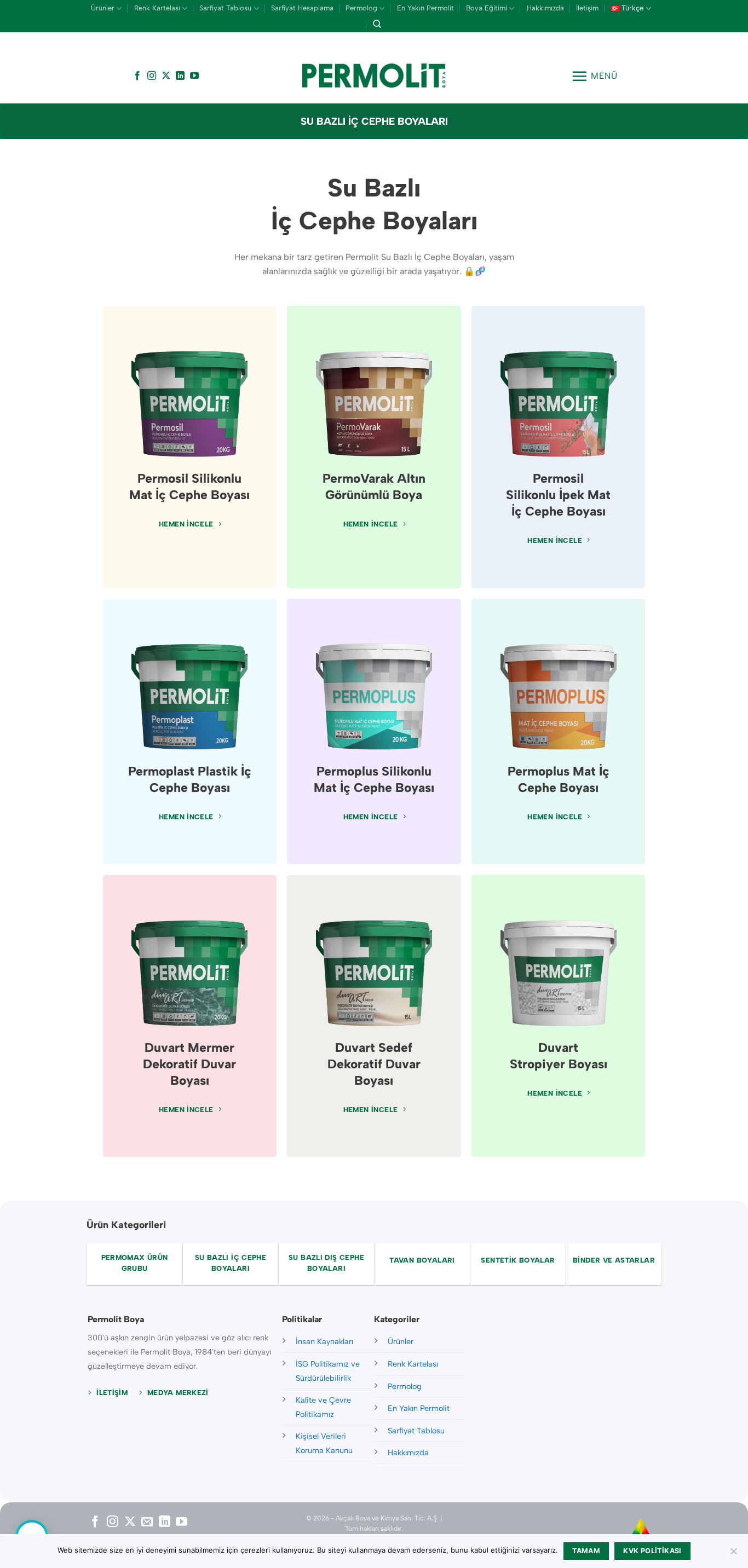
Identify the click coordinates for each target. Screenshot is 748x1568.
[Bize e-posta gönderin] (147, 1522)
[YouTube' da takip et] (194, 76)
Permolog (361, 8)
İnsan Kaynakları (324, 1341)
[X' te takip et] (166, 76)
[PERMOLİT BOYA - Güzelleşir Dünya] (374, 75)
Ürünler (102, 8)
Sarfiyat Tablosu (225, 8)
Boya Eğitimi (486, 8)
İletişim (587, 8)
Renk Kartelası (157, 8)
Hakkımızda (545, 8)
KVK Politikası (652, 1551)
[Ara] (377, 24)
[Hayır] (733, 1554)
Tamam (586, 1551)
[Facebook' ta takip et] (137, 76)
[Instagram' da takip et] (151, 76)
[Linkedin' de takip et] (180, 76)
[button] (594, 76)
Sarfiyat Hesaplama (302, 8)
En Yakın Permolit (425, 8)
